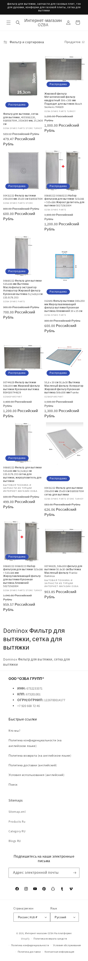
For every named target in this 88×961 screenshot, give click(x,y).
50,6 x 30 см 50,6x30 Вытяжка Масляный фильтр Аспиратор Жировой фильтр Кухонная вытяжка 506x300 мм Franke (64, 387)
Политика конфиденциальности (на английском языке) (35, 743)
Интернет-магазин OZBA (39, 933)
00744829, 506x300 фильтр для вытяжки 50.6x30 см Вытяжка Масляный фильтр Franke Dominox (63, 571)
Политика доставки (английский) (33, 765)
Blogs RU (15, 841)
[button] (8, 22)
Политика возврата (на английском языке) (40, 755)
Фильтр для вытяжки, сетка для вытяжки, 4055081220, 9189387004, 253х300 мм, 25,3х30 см (23, 119)
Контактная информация (59, 951)
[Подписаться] (74, 873)
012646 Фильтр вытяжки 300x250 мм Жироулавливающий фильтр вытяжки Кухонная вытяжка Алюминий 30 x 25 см (64, 306)
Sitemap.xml (17, 812)
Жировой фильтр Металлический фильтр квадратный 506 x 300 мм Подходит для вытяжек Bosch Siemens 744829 (63, 100)
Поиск (13, 784)
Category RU (17, 831)
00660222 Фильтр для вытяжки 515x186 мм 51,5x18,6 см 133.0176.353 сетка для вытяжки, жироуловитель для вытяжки (22, 474)
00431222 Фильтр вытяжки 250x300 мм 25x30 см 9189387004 (23, 197)
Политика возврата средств (50, 938)
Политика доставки (29, 951)
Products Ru (17, 821)
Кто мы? (14, 731)
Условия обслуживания (67, 945)
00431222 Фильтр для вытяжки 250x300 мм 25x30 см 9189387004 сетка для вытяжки (64, 491)
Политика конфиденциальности (30, 945)
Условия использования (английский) (36, 775)
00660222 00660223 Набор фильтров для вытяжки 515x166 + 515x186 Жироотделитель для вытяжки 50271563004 (64, 200)
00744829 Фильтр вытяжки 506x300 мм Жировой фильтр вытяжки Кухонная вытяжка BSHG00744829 (21, 387)
